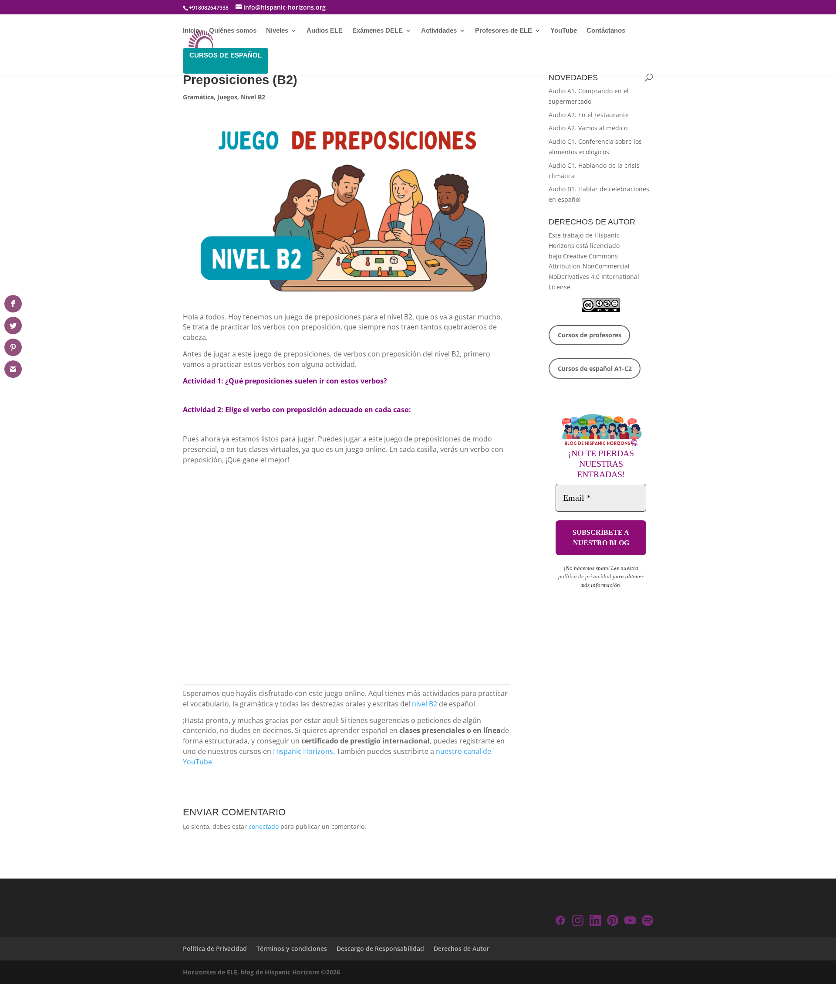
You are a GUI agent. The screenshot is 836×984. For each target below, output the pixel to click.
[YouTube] (630, 922)
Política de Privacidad (215, 948)
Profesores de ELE (503, 30)
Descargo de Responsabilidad (380, 948)
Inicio (191, 30)
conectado (264, 826)
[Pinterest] (612, 922)
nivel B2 (424, 704)
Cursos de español (225, 55)
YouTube (563, 30)
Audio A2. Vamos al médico (588, 128)
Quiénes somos (232, 30)
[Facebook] (560, 922)
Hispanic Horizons (303, 751)
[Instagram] (577, 922)
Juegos (227, 97)
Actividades (439, 30)
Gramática (198, 97)
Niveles (277, 30)
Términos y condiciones (291, 948)
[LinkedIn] (595, 922)
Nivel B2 (253, 97)
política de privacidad (584, 576)
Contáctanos (606, 30)
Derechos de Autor (461, 948)
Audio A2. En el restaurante (589, 115)
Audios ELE (325, 30)
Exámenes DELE (377, 30)
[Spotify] (647, 922)
